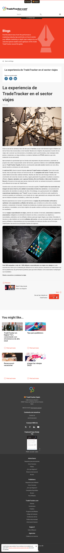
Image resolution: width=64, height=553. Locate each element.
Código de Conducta (32, 514)
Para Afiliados (32, 495)
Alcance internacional (32, 472)
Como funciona (32, 464)
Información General (32, 522)
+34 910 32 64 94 (32, 418)
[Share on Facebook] (6, 78)
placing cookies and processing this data (19, 547)
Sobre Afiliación (32, 530)
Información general (36, 408)
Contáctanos (32, 506)
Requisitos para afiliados (32, 482)
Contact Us (32, 415)
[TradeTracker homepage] (15, 8)
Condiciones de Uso (32, 516)
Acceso (32, 474)
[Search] (41, 14)
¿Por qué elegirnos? (32, 469)
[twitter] (26, 427)
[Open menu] (60, 14)
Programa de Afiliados (32, 511)
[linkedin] (34, 427)
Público (32, 466)
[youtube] (38, 427)
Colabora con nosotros (32, 536)
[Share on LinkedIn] (15, 78)
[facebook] (30, 427)
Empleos (32, 509)
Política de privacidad (32, 519)
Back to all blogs (9, 61)
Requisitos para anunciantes (32, 461)
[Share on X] (10, 78)
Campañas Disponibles (32, 490)
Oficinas (32, 503)
